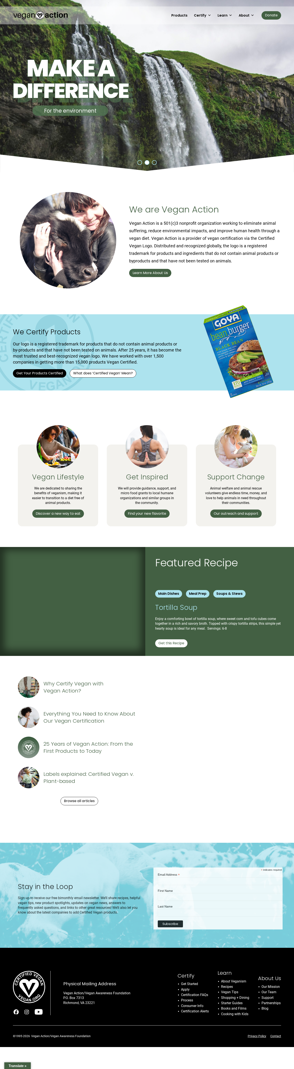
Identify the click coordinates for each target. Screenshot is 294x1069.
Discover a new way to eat (58, 513)
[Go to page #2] (147, 162)
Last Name (165, 903)
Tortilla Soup (177, 607)
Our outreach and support (236, 513)
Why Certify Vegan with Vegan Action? (73, 687)
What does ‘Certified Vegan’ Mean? (103, 373)
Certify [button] (200, 15)
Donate (271, 15)
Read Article (167, 818)
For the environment (70, 110)
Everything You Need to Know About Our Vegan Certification (89, 717)
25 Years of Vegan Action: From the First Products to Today (88, 747)
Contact (275, 1036)
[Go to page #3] (154, 162)
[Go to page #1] (139, 162)
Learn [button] (222, 15)
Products (179, 15)
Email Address (169, 871)
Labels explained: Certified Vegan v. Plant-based (88, 777)
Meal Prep (197, 593)
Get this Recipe (171, 643)
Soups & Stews (229, 593)
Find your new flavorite (147, 513)
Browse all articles (79, 800)
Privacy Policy (257, 1036)
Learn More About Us (150, 272)
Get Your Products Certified (39, 373)
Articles (163, 765)
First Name (165, 887)
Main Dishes (168, 593)
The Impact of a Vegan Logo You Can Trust (209, 782)
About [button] (244, 15)
